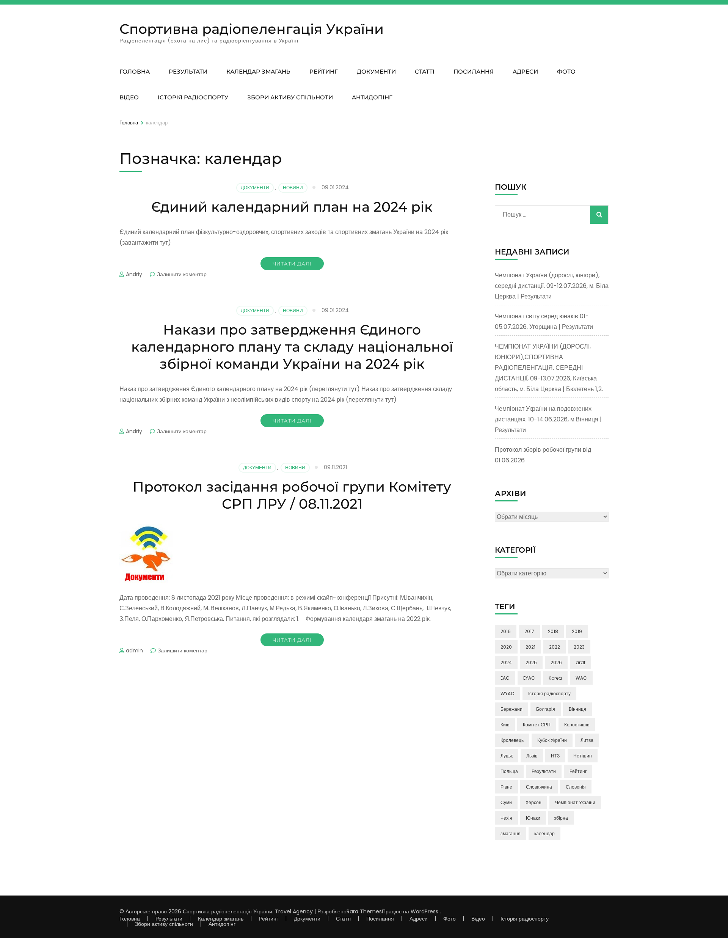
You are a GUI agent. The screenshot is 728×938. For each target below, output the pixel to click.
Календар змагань (258, 71)
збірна (561, 818)
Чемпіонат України (575, 802)
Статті (425, 71)
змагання (510, 833)
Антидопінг (372, 97)
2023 (579, 647)
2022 (554, 647)
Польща (509, 771)
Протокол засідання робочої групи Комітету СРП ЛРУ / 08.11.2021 (292, 495)
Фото (566, 71)
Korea (555, 678)
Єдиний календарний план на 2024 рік (292, 206)
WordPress (424, 911)
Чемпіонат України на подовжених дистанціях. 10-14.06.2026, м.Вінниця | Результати (548, 419)
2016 (505, 631)
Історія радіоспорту (193, 97)
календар (544, 833)
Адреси (525, 71)
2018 (553, 631)
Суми (506, 802)
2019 (577, 631)
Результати (188, 71)
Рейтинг (323, 71)
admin (134, 650)
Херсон (533, 802)
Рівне (506, 787)
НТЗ (555, 756)
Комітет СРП (537, 724)
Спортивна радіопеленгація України (251, 28)
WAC (581, 678)
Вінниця (577, 709)
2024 (506, 662)
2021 (530, 647)
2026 (556, 662)
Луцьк (506, 756)
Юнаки (533, 818)
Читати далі (292, 264)
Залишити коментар (182, 274)
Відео (129, 97)
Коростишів (576, 724)
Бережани (511, 709)
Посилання (473, 71)
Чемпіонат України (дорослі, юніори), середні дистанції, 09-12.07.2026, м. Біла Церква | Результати (552, 286)
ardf (580, 662)
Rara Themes (364, 911)
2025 (531, 662)
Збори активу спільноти (290, 97)
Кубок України (552, 740)
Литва (587, 740)
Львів (531, 756)
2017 (529, 631)
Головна (134, 71)
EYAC (529, 678)
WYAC (507, 693)
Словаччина (539, 787)
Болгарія (545, 709)
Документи (376, 71)
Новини (293, 187)
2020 (506, 647)
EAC (505, 678)
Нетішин (582, 756)
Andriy (134, 274)
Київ (504, 724)
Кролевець (512, 740)
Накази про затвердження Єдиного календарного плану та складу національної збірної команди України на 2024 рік (292, 346)
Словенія (576, 787)
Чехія (506, 818)
